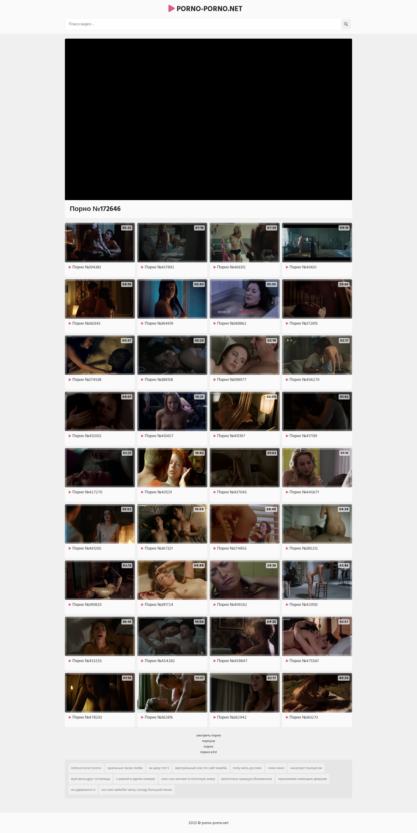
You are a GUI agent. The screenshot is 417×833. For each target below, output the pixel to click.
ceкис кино (276, 768)
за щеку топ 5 (159, 768)
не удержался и (83, 789)
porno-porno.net (209, 9)
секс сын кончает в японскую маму (188, 779)
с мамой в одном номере (135, 779)
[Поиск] (346, 24)
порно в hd (208, 752)
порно (208, 746)
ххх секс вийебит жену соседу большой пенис (136, 789)
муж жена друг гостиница (90, 779)
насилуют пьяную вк (306, 768)
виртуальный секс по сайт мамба (201, 768)
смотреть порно (208, 735)
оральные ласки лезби (125, 768)
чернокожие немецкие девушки (302, 779)
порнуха (208, 741)
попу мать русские (247, 768)
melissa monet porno (86, 768)
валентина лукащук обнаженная (246, 779)
